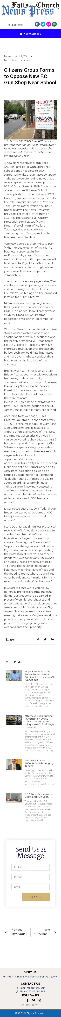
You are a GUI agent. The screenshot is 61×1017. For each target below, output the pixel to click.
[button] (15, 24)
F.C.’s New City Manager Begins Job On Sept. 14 (39, 795)
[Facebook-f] (27, 1000)
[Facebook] (37, 24)
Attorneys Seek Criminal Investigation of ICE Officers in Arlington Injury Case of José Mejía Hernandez (39, 721)
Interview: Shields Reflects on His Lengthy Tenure (39, 763)
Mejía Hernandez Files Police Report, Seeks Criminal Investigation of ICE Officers (39, 675)
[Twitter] (43, 24)
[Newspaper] (54, 24)
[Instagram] (48, 24)
